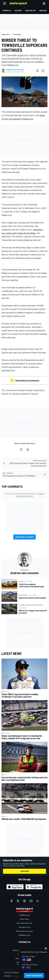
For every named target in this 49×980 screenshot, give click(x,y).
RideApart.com (24, 935)
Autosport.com (24, 927)
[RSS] (37, 900)
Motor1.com (24, 919)
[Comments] (43, 70)
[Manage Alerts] (27, 449)
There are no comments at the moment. (24, 494)
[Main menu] (5, 4)
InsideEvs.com (24, 915)
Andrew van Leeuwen (15, 69)
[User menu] (43, 3)
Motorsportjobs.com (24, 923)
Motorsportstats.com (24, 931)
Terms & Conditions (11, 972)
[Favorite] (37, 70)
